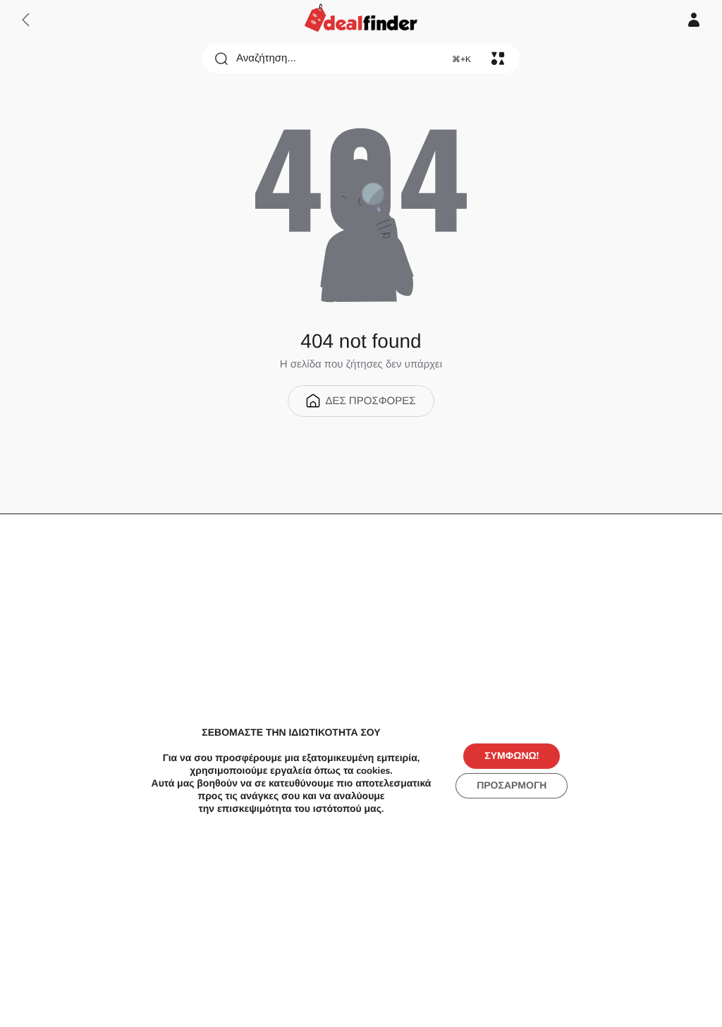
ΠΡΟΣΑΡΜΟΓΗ (511, 785)
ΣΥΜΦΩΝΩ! (511, 755)
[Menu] (498, 58)
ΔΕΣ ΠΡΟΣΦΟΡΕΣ (370, 401)
